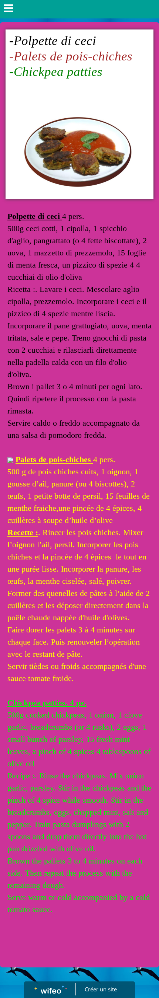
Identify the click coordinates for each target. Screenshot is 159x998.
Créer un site (101, 989)
